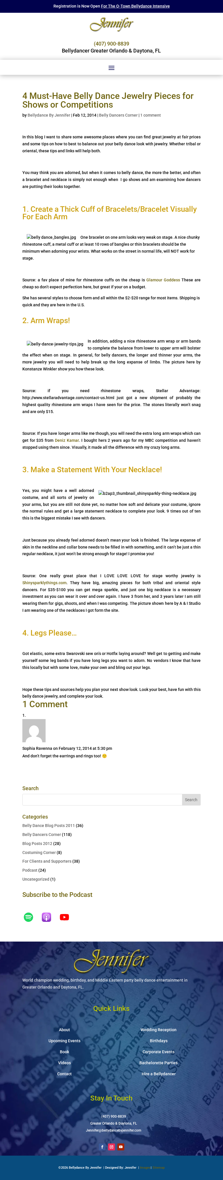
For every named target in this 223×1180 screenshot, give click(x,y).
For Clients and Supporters (46, 861)
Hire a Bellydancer (159, 1074)
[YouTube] (67, 917)
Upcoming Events (64, 1040)
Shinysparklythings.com (44, 582)
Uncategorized (35, 879)
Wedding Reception (159, 1029)
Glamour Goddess (163, 280)
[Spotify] (31, 917)
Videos (64, 1062)
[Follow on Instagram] (111, 1146)
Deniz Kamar (67, 440)
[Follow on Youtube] (120, 1146)
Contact (64, 1074)
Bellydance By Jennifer (49, 115)
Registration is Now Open (111, 6)
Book (64, 1051)
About (64, 1029)
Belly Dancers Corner (118, 115)
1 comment (150, 115)
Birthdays (159, 1040)
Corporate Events (159, 1051)
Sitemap (158, 1168)
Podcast (29, 870)
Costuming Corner (39, 852)
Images (145, 1168)
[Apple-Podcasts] (49, 917)
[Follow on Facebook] (102, 1146)
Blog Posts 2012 (37, 843)
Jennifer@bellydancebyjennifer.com (113, 1130)
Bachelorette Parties (158, 1062)
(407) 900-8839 (111, 44)
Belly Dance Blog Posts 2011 (48, 825)
